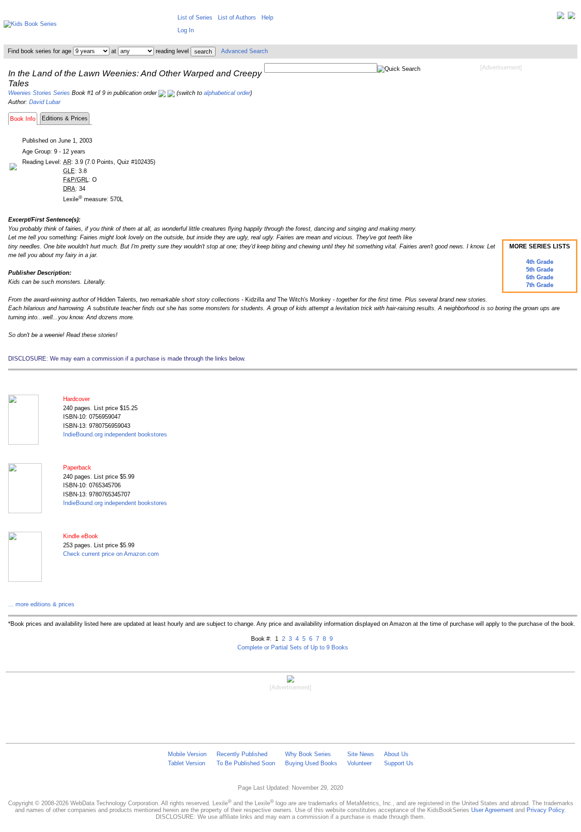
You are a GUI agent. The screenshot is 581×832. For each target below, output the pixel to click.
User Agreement (492, 810)
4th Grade (539, 261)
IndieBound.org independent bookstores (115, 434)
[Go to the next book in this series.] (171, 92)
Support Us (399, 763)
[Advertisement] (501, 144)
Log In (185, 30)
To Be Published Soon (246, 763)
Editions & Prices (65, 118)
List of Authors (237, 17)
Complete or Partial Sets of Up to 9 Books (292, 647)
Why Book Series (308, 754)
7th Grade (539, 285)
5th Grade (539, 269)
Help (267, 17)
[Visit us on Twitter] (560, 17)
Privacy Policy (545, 810)
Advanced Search (244, 51)
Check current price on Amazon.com (111, 553)
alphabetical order (227, 92)
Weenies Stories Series (39, 92)
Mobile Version (187, 754)
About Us (396, 754)
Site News (360, 754)
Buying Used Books (311, 763)
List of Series (194, 17)
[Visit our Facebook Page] (571, 17)
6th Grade (539, 277)
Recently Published (242, 754)
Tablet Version (186, 763)
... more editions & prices (41, 604)
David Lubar (44, 102)
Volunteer (359, 763)
